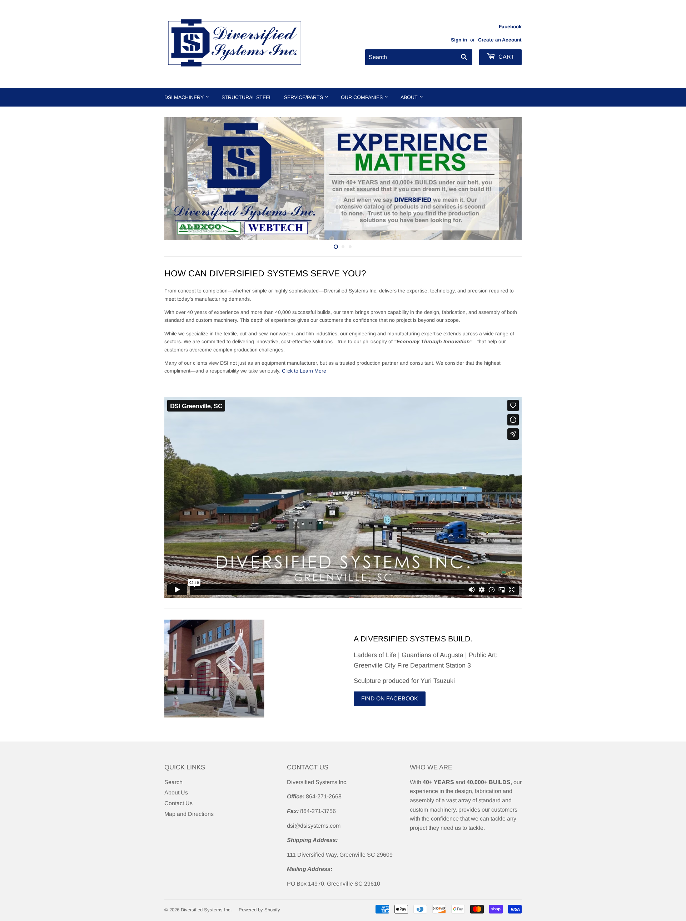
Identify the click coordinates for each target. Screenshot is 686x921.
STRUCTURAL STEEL (247, 97)
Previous (180, 178)
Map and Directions (189, 814)
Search (173, 782)
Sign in (459, 40)
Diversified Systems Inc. (206, 909)
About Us (176, 792)
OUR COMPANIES (362, 97)
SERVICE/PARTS (304, 97)
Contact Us (178, 803)
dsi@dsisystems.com (313, 826)
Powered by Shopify (259, 909)
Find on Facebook (389, 698)
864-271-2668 (324, 796)
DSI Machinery (184, 97)
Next (506, 178)
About (410, 97)
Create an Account (500, 40)
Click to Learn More (303, 371)
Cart (505, 57)
